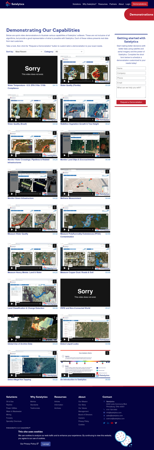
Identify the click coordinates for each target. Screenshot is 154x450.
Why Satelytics (39, 396)
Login (128, 4)
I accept (45, 444)
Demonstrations (139, 4)
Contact (107, 396)
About (121, 4)
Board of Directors (85, 414)
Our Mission (83, 401)
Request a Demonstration (131, 102)
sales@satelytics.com (114, 415)
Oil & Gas (9, 401)
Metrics (33, 401)
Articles (57, 401)
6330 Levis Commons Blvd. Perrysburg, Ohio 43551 (116, 404)
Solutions (77, 4)
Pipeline (9, 404)
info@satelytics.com (114, 412)
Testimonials (35, 408)
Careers (81, 418)
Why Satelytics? (89, 4)
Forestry (9, 418)
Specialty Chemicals (14, 421)
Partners (113, 4)
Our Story (82, 404)
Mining (8, 414)
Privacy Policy (83, 421)
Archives (57, 408)
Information (58, 404)
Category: (49, 51)
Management (83, 411)
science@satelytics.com (115, 418)
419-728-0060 (111, 409)
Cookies (81, 424)
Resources (103, 4)
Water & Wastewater (14, 411)
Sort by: (9, 51)
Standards (34, 404)
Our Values (82, 408)
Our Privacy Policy (28, 443)
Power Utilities (11, 408)
